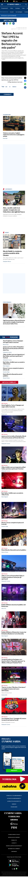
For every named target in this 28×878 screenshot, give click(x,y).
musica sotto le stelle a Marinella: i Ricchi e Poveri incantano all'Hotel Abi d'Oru (13, 348)
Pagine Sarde (14, 806)
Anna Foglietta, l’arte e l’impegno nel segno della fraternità (13, 341)
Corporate (14, 851)
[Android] (14, 865)
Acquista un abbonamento (14, 798)
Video (11, 8)
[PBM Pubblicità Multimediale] (14, 828)
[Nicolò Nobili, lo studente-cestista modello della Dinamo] (14, 241)
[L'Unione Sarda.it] (14, 4)
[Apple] (14, 861)
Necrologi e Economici (14, 837)
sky (6, 86)
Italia (23, 8)
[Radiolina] (14, 786)
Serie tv (14, 86)
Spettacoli (9, 20)
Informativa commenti (14, 848)
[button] (4, 23)
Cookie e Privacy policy (14, 834)
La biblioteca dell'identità (14, 801)
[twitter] (2, 1)
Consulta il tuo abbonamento (14, 795)
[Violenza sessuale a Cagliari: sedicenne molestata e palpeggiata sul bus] (14, 123)
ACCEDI (24, 1)
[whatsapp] (7, 1)
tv (9, 86)
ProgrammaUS (4, 8)
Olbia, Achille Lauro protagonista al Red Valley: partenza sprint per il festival (13, 356)
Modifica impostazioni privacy (14, 845)
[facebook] (5, 1)
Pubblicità (14, 840)
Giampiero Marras (7, 261)
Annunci (14, 804)
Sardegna (17, 8)
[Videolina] (14, 779)
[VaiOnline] (14, 824)
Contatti (14, 843)
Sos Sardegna (19, 12)
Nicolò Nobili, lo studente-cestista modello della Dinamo (12, 253)
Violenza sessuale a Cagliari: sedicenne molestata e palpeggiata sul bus (13, 134)
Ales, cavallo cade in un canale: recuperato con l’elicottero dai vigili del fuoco (14, 210)
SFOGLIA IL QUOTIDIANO (8, 15)
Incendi (11, 12)
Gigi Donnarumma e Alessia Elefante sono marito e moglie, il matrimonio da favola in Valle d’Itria (14, 322)
